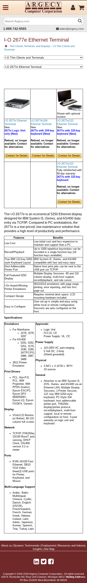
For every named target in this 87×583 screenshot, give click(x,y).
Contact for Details (17, 155)
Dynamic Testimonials (26, 545)
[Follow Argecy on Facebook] (51, 561)
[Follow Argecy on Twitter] (43, 561)
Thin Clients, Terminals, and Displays (30, 46)
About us (6, 545)
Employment (48, 545)
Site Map (49, 549)
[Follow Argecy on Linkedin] (36, 561)
